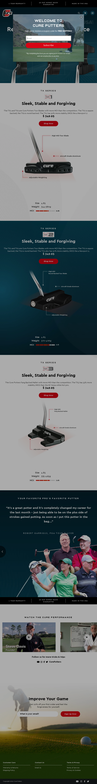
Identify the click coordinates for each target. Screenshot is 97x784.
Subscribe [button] (48, 45)
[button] (81, 17)
